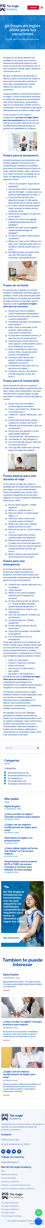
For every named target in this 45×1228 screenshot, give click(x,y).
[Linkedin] (19, 1151)
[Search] (38, 747)
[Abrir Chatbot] (38, 1221)
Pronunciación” (10, 726)
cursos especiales (28, 695)
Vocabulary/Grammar (17, 784)
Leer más (6, 990)
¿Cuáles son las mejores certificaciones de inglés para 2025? (20, 827)
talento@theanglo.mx (10, 1162)
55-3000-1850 (13, 1140)
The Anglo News (15, 781)
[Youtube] (14, 1151)
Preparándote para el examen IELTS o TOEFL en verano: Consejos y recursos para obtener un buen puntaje (20, 865)
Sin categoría (14, 778)
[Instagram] (8, 1151)
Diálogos (31, 713)
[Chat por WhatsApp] (38, 1212)
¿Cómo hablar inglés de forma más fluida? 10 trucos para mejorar (21, 851)
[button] (42, 7)
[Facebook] (3, 1151)
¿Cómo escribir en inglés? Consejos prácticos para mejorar (22, 815)
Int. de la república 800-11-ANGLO (15, 1144)
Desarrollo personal (16, 773)
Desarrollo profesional (18, 775)
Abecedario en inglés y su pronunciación (18, 839)
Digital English (12, 806)
